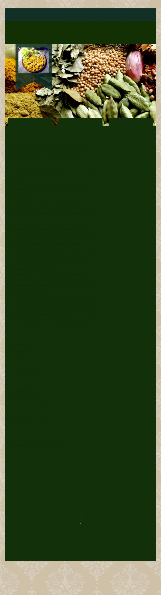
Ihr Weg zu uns (100, 15)
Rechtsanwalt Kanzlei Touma (80, 537)
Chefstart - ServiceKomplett (80, 500)
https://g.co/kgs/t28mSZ (27, 451)
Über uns (52, 15)
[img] (33, 60)
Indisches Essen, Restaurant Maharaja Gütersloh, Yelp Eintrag (80, 518)
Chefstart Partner (78, 20)
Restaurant (31, 15)
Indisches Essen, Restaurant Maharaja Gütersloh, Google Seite (80, 509)
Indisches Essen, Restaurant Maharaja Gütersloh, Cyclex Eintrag (80, 527)
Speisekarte (74, 15)
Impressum (126, 15)
